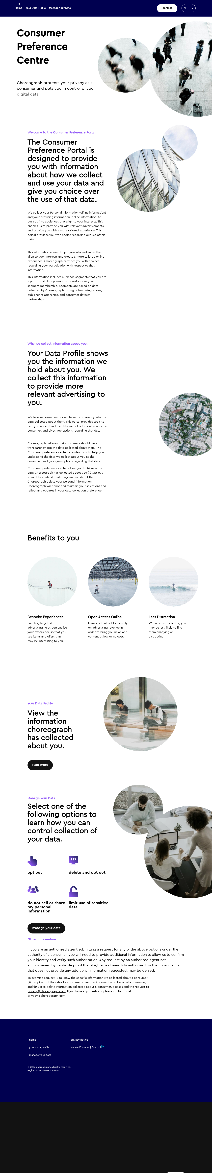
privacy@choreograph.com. (46, 991)
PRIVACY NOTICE (79, 1039)
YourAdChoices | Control (86, 1047)
